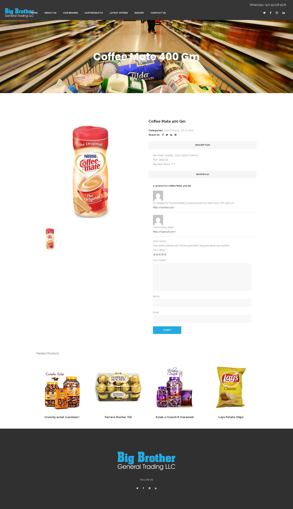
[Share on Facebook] (163, 134)
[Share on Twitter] (167, 134)
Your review (160, 260)
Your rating (159, 250)
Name (156, 296)
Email (156, 312)
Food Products (171, 130)
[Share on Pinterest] (175, 134)
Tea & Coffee (187, 130)
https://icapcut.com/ (164, 231)
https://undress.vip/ (164, 207)
